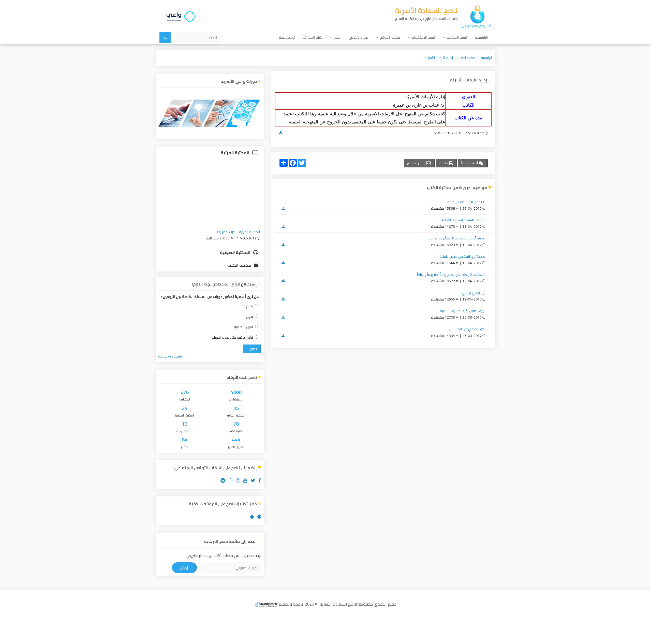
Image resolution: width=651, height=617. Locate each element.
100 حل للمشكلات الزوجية (466, 202)
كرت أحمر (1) (226, 231)
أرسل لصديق (416, 163)
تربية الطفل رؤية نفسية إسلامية (462, 311)
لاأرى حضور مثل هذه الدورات (232, 337)
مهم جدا (247, 306)
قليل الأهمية (243, 327)
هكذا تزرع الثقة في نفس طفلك (462, 256)
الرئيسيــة (481, 37)
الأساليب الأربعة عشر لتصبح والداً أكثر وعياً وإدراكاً (451, 274)
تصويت (252, 349)
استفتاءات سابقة (170, 356)
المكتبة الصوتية (235, 252)
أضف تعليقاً (470, 163)
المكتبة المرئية (235, 152)
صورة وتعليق (358, 37)
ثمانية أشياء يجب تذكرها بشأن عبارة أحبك (456, 238)
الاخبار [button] (337, 37)
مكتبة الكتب (466, 57)
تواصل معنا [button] (287, 37)
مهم (249, 316)
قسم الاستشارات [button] (423, 37)
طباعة (444, 163)
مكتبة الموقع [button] (390, 37)
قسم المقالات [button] (456, 37)
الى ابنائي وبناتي (473, 293)
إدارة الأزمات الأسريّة (438, 57)
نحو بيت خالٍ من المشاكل (467, 329)
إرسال (184, 567)
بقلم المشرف (312, 37)
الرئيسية (486, 57)
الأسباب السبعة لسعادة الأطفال (462, 220)
